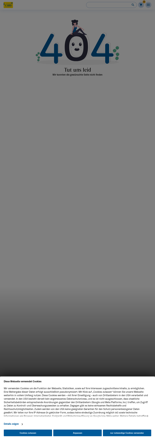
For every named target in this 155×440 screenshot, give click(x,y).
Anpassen (77, 433)
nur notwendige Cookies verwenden (127, 433)
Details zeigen (11, 424)
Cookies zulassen (28, 433)
